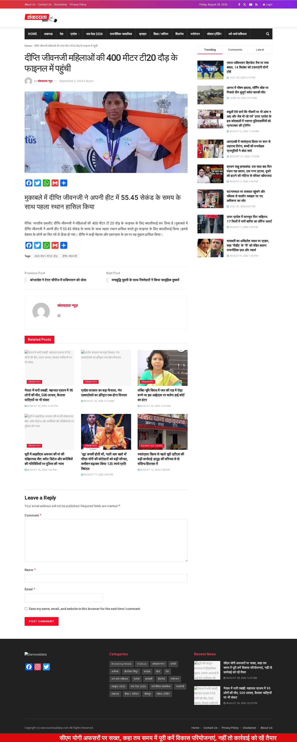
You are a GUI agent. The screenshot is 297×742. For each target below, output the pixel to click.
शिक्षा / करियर (161, 34)
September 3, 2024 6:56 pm (76, 81)
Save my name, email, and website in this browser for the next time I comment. (85, 609)
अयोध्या (115, 671)
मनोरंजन (195, 34)
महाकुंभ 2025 (118, 686)
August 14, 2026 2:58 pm (155, 469)
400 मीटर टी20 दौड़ (46, 256)
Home (32, 34)
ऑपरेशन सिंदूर (131, 671)
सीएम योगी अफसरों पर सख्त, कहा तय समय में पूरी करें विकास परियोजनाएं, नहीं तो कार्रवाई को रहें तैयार (248, 667)
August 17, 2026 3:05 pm (98, 474)
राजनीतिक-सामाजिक (121, 34)
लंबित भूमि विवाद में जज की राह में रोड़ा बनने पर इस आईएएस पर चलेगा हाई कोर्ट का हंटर (161, 395)
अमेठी (173, 663)
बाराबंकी (148, 678)
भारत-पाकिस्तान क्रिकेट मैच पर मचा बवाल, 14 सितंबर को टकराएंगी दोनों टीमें (248, 67)
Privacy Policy (78, 4)
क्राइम (142, 34)
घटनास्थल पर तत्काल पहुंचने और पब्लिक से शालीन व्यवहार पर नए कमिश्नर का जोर (246, 196)
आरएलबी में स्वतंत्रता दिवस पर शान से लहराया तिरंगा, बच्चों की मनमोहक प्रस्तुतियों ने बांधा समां (248, 146)
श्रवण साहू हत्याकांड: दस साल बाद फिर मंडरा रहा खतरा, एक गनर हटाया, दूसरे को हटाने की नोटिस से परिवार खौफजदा (249, 171)
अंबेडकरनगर (34, 381)
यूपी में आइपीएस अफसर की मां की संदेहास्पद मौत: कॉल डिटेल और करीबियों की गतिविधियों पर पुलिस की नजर (49, 459)
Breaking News (152, 445)
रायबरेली (180, 686)
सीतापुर (147, 693)
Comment (33, 515)
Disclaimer (60, 4)
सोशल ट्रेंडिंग (214, 34)
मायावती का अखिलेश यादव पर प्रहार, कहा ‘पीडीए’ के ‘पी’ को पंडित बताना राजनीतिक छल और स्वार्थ (248, 245)
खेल (158, 671)
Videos (142, 663)
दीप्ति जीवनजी (69, 256)
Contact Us (45, 4)
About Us (30, 4)
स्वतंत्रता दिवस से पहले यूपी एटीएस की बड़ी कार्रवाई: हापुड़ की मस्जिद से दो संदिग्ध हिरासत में (161, 459)
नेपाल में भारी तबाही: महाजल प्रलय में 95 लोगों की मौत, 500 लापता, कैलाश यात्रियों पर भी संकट (49, 395)
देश (61, 34)
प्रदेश (73, 34)
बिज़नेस (179, 34)
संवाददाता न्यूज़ (45, 81)
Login (268, 4)
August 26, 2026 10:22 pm (42, 406)
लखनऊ (48, 34)
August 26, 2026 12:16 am (98, 401)
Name (30, 570)
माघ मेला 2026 (94, 34)
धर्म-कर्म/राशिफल (238, 34)
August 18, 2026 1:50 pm (42, 469)
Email (30, 589)
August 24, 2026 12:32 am (155, 406)
